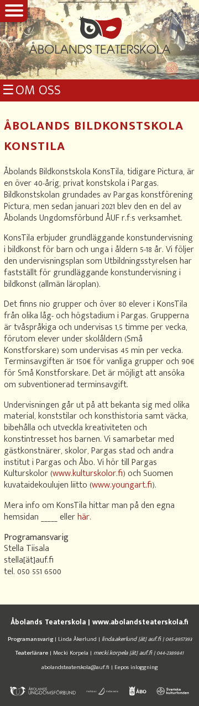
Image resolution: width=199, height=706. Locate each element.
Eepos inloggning (136, 667)
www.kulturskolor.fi (88, 473)
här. (84, 517)
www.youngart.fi (122, 485)
